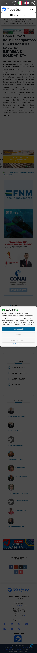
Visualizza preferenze (18, 340)
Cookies (15, 344)
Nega (18, 335)
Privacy (20, 344)
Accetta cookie (18, 329)
